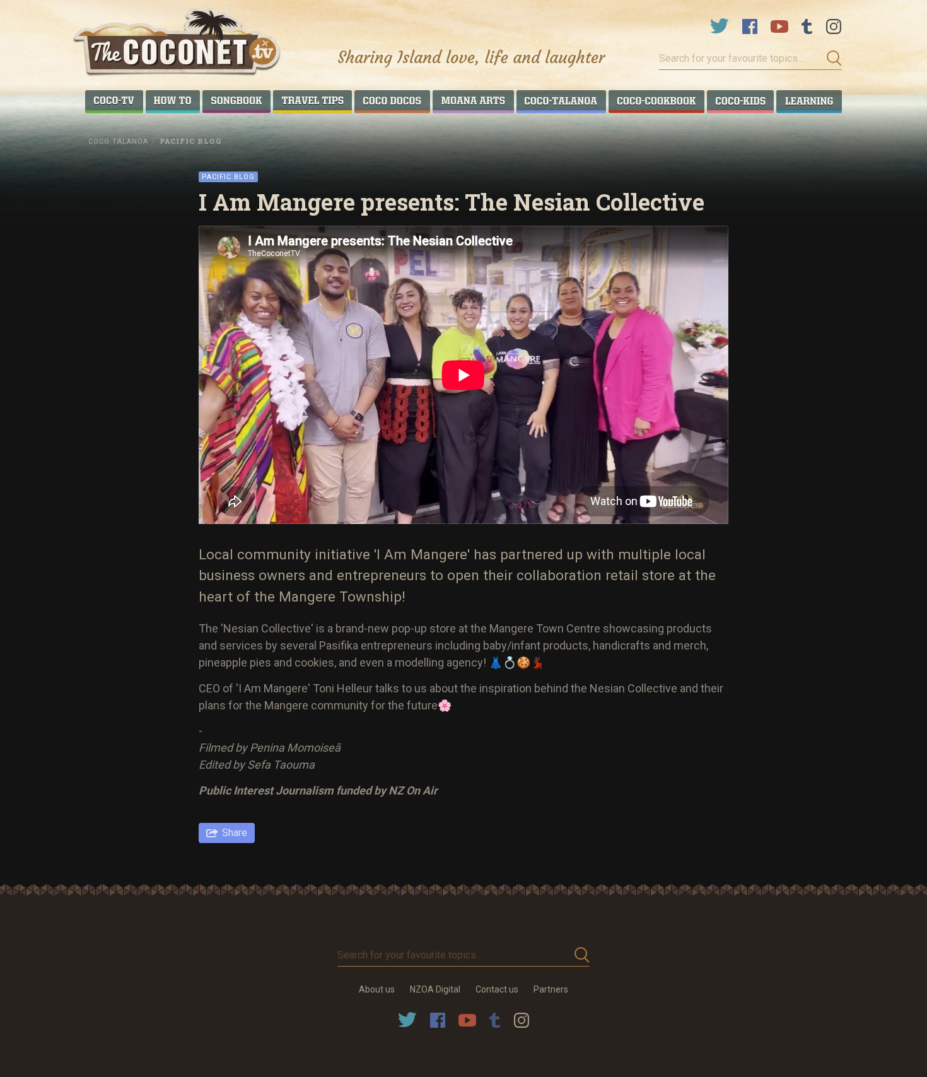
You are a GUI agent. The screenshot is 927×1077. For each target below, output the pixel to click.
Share (234, 833)
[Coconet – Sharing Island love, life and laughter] (178, 43)
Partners (550, 989)
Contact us (496, 989)
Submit (830, 58)
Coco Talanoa (118, 141)
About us (377, 989)
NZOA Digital (435, 989)
